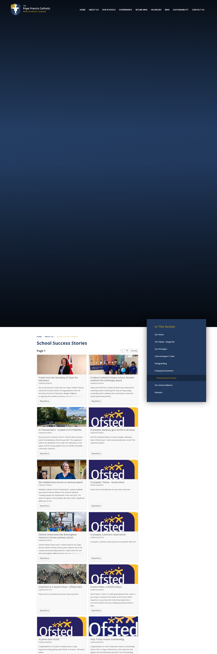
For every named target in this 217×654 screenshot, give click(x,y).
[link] (122, 351)
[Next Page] (127, 351)
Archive (134, 350)
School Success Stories (67, 337)
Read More (44, 401)
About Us (49, 337)
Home (39, 337)
